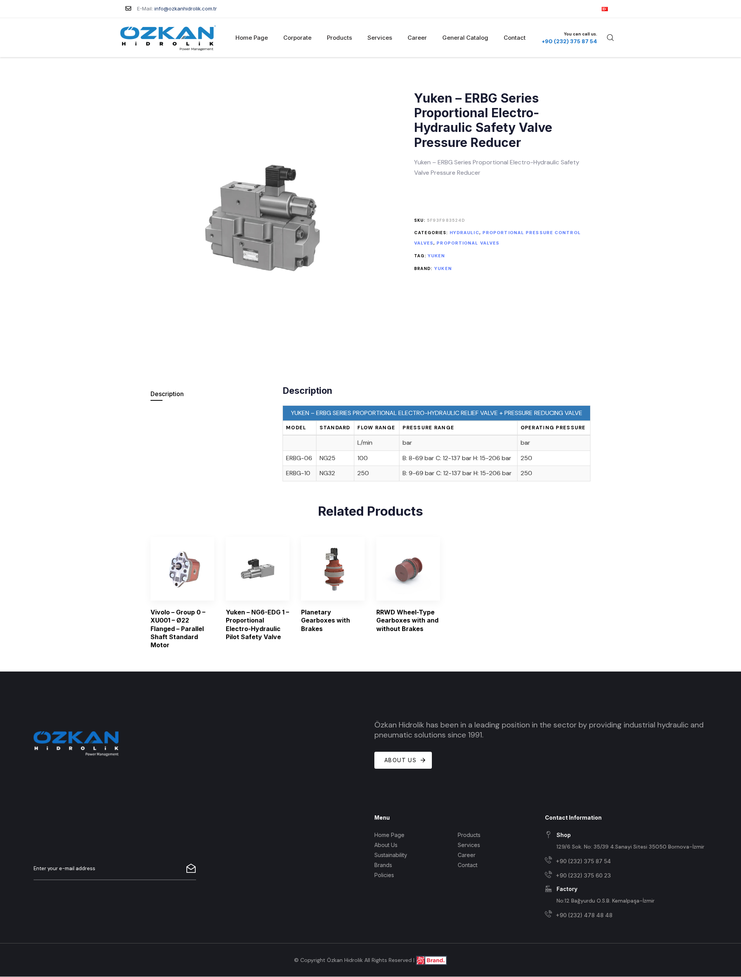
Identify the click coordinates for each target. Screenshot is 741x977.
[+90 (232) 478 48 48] (626, 915)
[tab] (211, 394)
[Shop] (626, 841)
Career (417, 37)
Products (339, 37)
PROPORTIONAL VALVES (467, 243)
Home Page (251, 37)
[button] (610, 37)
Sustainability (390, 855)
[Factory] (626, 895)
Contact (515, 37)
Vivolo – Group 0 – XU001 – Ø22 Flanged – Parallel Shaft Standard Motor (178, 628)
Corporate (297, 37)
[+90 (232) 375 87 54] (626, 861)
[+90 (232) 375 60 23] (626, 876)
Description (167, 394)
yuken (436, 255)
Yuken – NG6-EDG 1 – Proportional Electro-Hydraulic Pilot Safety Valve (257, 624)
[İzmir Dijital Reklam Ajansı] (431, 960)
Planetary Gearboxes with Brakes (325, 620)
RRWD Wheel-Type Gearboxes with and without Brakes (407, 620)
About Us (386, 845)
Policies (384, 875)
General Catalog (465, 37)
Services (379, 37)
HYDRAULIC (464, 232)
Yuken (443, 268)
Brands (383, 865)
